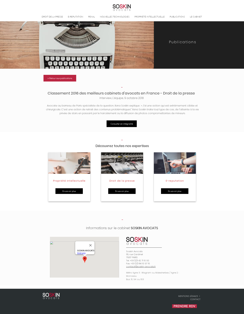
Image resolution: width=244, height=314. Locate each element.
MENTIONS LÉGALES (188, 296)
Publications (183, 42)
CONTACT (195, 299)
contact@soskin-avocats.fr (141, 266)
